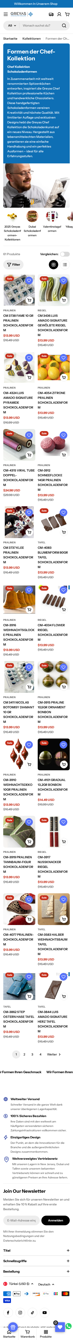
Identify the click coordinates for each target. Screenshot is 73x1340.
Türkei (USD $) (19, 1284)
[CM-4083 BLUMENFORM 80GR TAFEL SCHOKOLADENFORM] (54, 522)
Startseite (10, 38)
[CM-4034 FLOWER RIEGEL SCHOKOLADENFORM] (54, 600)
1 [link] (16, 1054)
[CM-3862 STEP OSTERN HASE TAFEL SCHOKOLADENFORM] (19, 986)
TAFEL (41, 542)
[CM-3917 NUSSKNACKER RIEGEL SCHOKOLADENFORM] (54, 832)
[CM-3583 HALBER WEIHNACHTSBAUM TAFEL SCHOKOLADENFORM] (54, 909)
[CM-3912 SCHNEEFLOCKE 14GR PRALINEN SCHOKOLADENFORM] (54, 445)
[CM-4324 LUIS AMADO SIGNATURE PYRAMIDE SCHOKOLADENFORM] (19, 367)
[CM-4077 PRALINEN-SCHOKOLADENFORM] (19, 909)
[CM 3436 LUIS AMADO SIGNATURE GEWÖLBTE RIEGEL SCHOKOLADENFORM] (54, 290)
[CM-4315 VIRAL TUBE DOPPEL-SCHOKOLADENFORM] (19, 445)
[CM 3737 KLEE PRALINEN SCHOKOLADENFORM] (19, 522)
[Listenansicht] (65, 264)
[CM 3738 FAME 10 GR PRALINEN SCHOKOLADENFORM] (19, 290)
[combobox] (36, 25)
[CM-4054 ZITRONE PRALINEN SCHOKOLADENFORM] (54, 367)
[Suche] (64, 25)
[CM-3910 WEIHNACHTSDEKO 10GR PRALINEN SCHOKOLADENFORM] (19, 754)
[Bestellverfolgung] (51, 14)
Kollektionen (32, 38)
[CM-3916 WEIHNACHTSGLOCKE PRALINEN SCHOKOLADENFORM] (19, 600)
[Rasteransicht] (53, 264)
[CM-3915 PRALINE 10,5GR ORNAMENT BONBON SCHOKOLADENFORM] (54, 677)
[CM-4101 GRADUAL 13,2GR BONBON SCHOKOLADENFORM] (54, 754)
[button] (29, 280)
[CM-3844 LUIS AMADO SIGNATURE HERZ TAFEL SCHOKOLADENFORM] (54, 986)
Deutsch (44, 1284)
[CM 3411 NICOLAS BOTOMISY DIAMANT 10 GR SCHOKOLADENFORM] (19, 677)
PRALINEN (9, 310)
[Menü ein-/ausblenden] (5, 14)
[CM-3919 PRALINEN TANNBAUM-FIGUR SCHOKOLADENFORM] (19, 832)
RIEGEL (42, 310)
